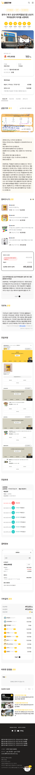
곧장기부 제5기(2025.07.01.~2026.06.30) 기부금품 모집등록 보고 (14, 743)
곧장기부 (6, 3)
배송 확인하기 (22, 489)
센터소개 (25, 99)
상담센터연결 (27, 768)
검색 (29, 3)
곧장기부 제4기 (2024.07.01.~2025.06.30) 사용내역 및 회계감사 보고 (14, 745)
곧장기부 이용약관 (21, 727)
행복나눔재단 (22, 326)
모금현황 (18, 99)
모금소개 (4, 99)
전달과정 (11, 99)
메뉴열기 (33, 3)
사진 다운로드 (27, 129)
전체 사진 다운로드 (26, 108)
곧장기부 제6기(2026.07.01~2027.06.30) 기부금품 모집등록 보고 (14, 741)
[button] (30, 123)
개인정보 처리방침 (13, 727)
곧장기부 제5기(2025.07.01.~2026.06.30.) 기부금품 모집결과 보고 (14, 739)
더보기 (16, 296)
